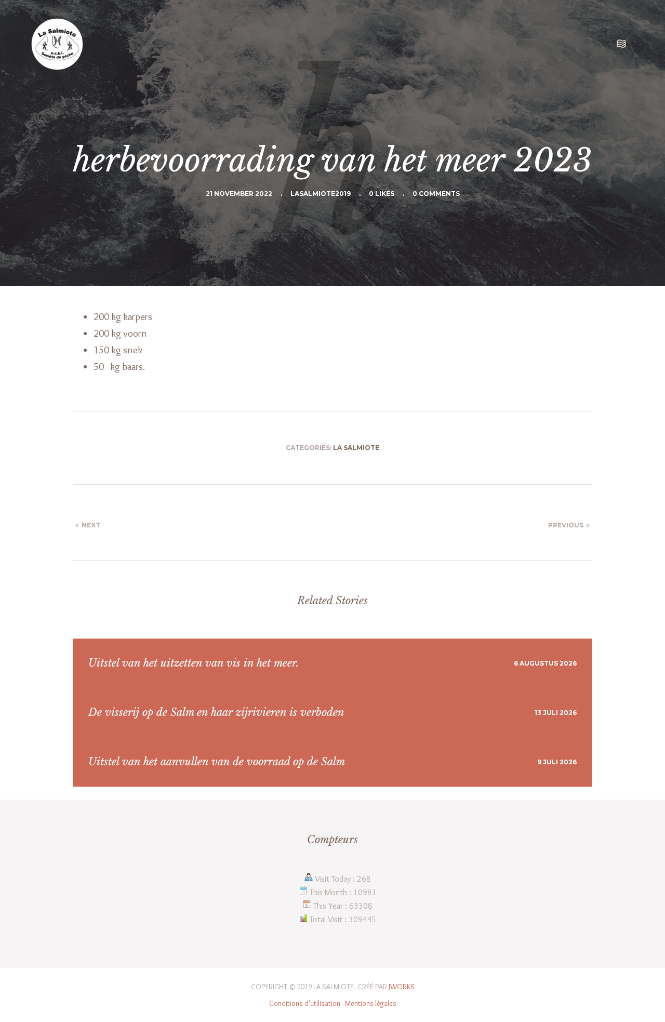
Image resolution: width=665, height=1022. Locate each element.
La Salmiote (356, 448)
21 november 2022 (239, 193)
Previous (565, 525)
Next (91, 525)
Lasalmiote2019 (320, 193)
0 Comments (436, 193)
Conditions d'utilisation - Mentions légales (332, 1003)
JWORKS (402, 986)
